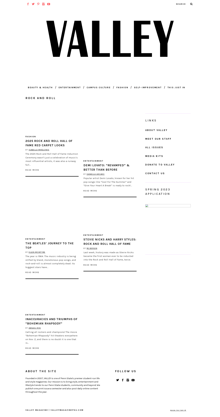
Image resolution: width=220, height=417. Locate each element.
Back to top (177, 410)
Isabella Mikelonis (39, 150)
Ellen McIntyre (37, 252)
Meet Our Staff (158, 138)
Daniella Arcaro (96, 174)
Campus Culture (99, 87)
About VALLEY (156, 130)
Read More (32, 170)
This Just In (176, 87)
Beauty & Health (40, 87)
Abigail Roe (35, 328)
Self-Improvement (148, 87)
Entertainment (70, 87)
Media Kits (154, 156)
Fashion (122, 87)
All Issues (154, 147)
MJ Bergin (92, 248)
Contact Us (155, 173)
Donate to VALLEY (160, 164)
